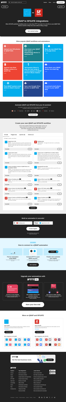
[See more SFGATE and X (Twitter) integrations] (48, 344)
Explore (45, 2)
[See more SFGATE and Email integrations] (39, 344)
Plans (50, 2)
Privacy (31, 397)
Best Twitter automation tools (39, 374)
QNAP (21, 21)
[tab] (6, 135)
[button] (33, 265)
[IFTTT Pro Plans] (20, 179)
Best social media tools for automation (40, 390)
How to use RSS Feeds (37, 380)
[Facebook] (39, 397)
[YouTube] (47, 397)
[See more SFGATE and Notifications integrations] (39, 339)
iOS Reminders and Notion (23, 384)
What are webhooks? (37, 382)
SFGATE (31, 21)
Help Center (13, 380)
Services (12, 372)
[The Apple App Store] (52, 371)
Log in (54, 2)
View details (7, 162)
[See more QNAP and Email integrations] (27, 344)
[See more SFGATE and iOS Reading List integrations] (48, 339)
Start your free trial (33, 304)
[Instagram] (44, 397)
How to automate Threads (38, 386)
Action (10, 142)
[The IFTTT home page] (4, 2)
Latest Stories (37, 370)
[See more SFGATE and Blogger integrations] (57, 344)
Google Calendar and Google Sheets (25, 376)
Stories (12, 374)
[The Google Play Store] (52, 373)
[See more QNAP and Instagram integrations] (8, 344)
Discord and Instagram (22, 372)
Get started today (33, 31)
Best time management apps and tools (40, 376)
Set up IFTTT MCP (33, 114)
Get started (60, 2)
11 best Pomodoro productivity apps (40, 384)
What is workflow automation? (39, 378)
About (34, 397)
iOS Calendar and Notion (23, 374)
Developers (12, 397)
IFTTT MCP (12, 378)
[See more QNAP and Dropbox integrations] (27, 339)
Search (12, 384)
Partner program (22, 397)
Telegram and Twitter (22, 388)
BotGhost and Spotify (22, 380)
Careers (17, 397)
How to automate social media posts (40, 388)
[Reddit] (54, 397)
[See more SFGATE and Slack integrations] (57, 339)
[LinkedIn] (42, 397)
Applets (12, 376)
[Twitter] (49, 397)
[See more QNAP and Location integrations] (17, 344)
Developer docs (13, 388)
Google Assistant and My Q (23, 378)
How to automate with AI (38, 372)
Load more (33, 207)
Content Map (13, 382)
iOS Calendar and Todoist (23, 386)
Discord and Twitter (22, 390)
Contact (27, 397)
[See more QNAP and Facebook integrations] (17, 339)
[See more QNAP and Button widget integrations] (8, 339)
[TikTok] (52, 397)
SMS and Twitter (21, 382)
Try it (30, 162)
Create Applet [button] (33, 228)
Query (10, 180)
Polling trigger (41, 142)
